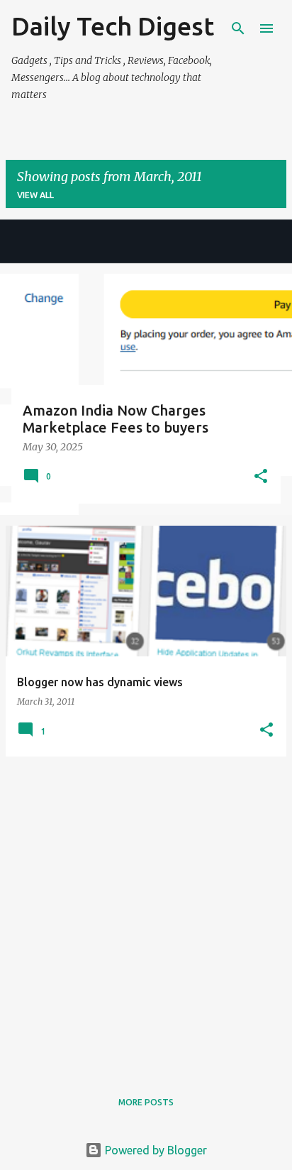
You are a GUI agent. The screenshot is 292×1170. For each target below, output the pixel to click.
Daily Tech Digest (112, 25)
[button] (260, 477)
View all (35, 195)
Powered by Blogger (154, 1150)
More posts (146, 1102)
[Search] (238, 28)
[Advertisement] (146, 914)
